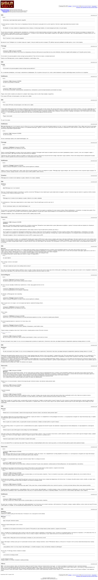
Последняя (94, 6)
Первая (69, 6)
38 (86, 6)
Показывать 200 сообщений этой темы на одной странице (86, 7)
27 (78, 6)
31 (84, 6)
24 (74, 6)
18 (73, 6)
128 (89, 6)
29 (81, 6)
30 (82, 6)
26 (77, 6)
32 (85, 6)
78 (88, 6)
